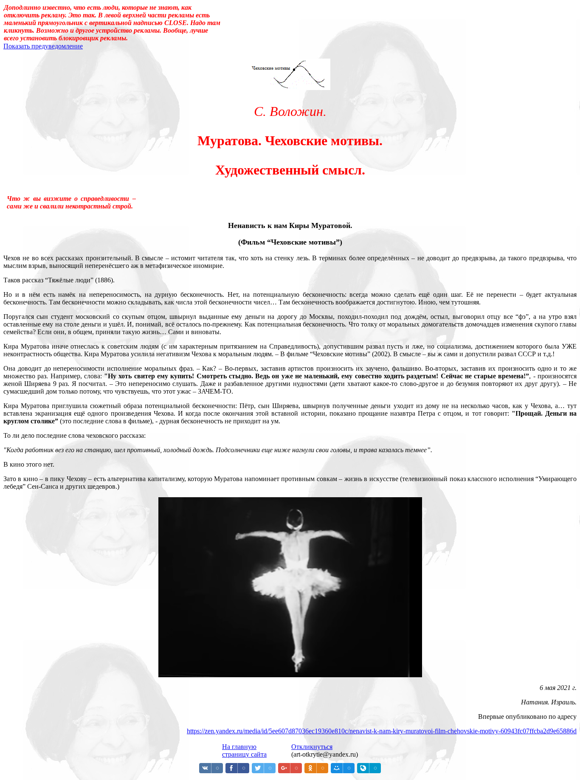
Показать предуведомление (43, 46)
